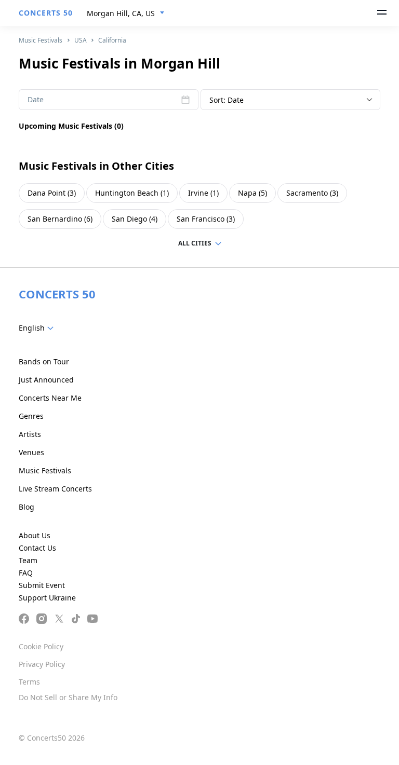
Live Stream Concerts (55, 489)
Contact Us (37, 548)
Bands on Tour (44, 361)
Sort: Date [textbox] (226, 100)
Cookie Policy (41, 646)
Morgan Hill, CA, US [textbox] (121, 13)
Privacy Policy (42, 664)
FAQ (26, 573)
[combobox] (125, 13)
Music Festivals (40, 40)
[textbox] (38, 328)
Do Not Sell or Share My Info (68, 697)
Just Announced (46, 380)
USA (80, 40)
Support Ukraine (47, 598)
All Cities (194, 243)
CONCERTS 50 (46, 13)
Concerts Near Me (50, 398)
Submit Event (42, 585)
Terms (29, 682)
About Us (34, 535)
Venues (31, 452)
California (112, 40)
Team (28, 560)
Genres (31, 416)
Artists (30, 434)
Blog (26, 507)
